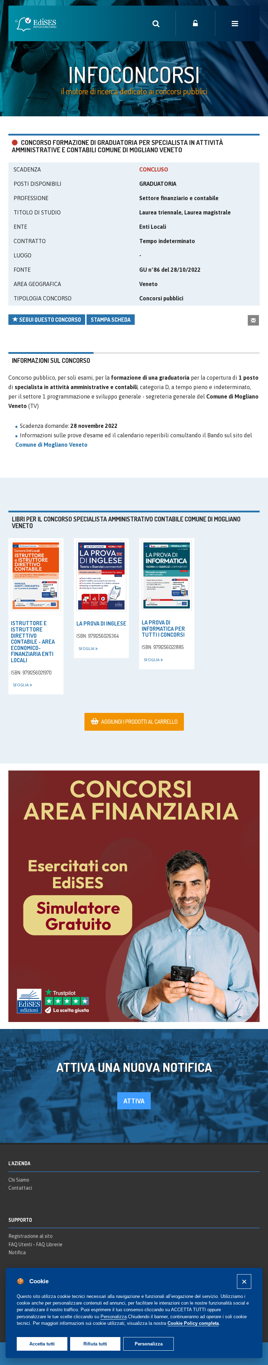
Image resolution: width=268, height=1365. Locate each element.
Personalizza (149, 1343)
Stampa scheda (111, 319)
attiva (134, 1100)
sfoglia (21, 684)
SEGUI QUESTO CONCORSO (49, 319)
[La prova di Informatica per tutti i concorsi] (166, 575)
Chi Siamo (18, 1180)
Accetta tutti (42, 1343)
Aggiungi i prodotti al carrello (139, 721)
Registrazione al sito (30, 1236)
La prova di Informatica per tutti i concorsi (163, 628)
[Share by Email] (253, 320)
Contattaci (20, 1188)
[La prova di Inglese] (101, 575)
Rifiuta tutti (95, 1343)
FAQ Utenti (20, 1244)
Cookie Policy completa (193, 1323)
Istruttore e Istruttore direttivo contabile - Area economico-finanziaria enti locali (33, 642)
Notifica (17, 1252)
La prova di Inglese (101, 623)
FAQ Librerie (49, 1244)
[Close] (244, 1281)
